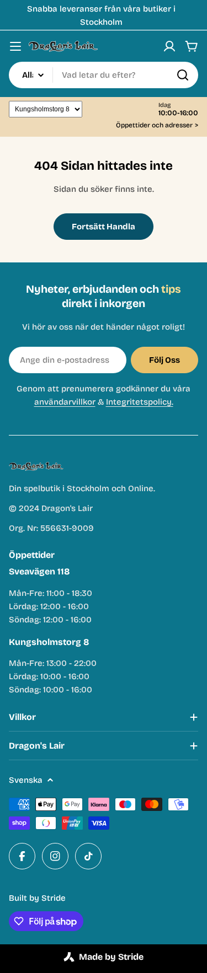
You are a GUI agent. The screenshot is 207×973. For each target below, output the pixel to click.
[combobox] (103, 75)
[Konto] (169, 46)
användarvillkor (64, 402)
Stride (53, 898)
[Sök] (182, 75)
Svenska (26, 780)
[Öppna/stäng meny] (15, 46)
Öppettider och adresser (157, 125)
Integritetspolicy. (139, 402)
